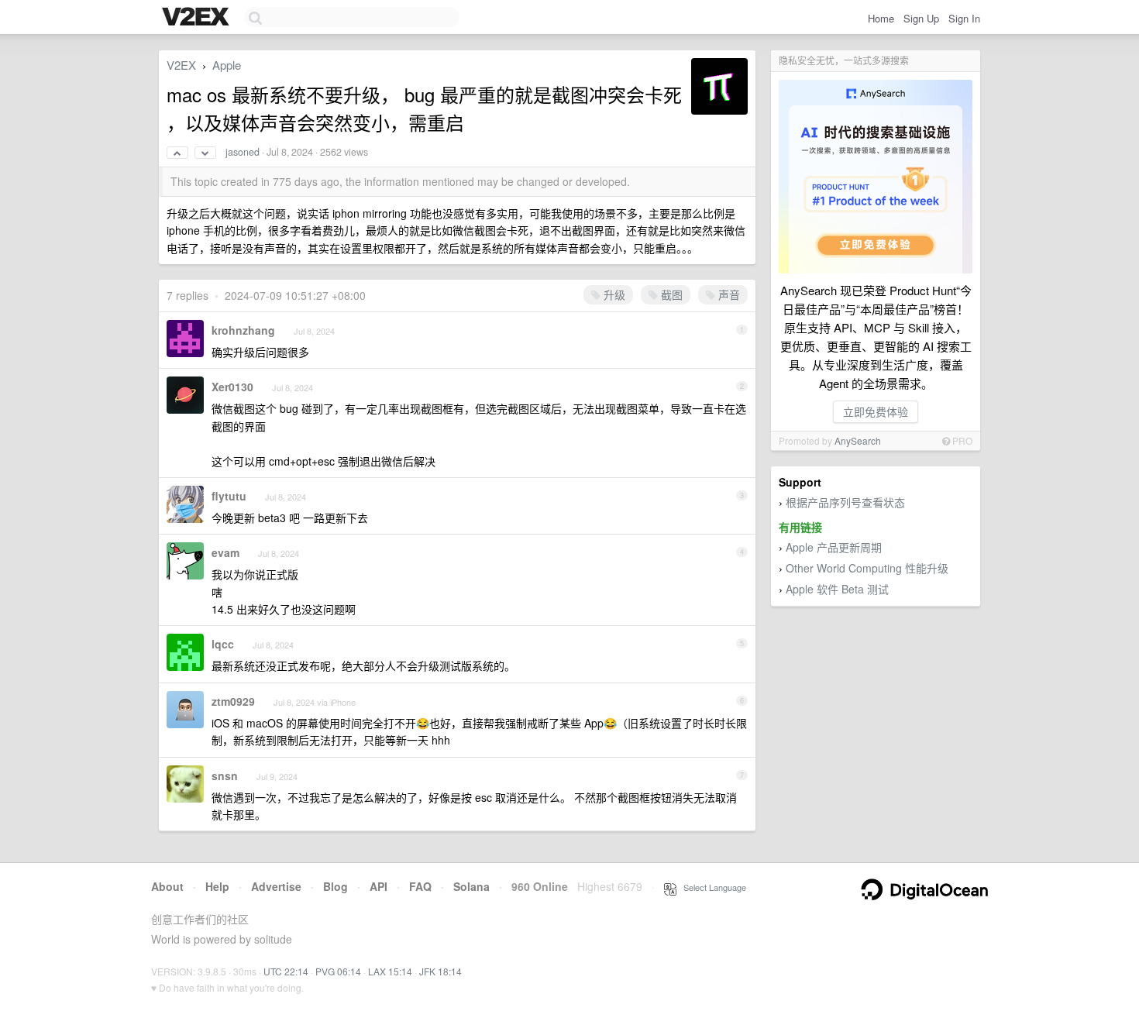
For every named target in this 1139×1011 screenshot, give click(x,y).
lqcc (223, 644)
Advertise (276, 886)
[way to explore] (197, 18)
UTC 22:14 (285, 971)
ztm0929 (233, 701)
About (167, 886)
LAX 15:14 (390, 971)
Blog (335, 886)
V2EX (181, 65)
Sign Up (921, 18)
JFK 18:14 (440, 971)
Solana (471, 886)
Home (881, 18)
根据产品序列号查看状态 (845, 502)
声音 (727, 294)
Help (217, 886)
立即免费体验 (875, 411)
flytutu (229, 496)
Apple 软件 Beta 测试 (837, 589)
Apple (226, 65)
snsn (225, 775)
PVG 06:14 (338, 971)
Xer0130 (232, 386)
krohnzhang (243, 330)
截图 (670, 294)
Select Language (711, 887)
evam (225, 552)
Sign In (964, 18)
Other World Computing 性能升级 (867, 568)
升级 (612, 294)
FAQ (420, 886)
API (378, 886)
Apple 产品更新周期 (834, 547)
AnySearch (857, 440)
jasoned (242, 152)
